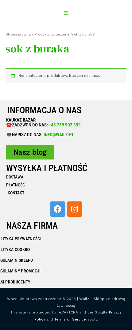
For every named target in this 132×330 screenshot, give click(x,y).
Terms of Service (70, 319)
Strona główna (18, 34)
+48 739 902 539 (64, 125)
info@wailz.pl (59, 134)
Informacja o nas (44, 110)
